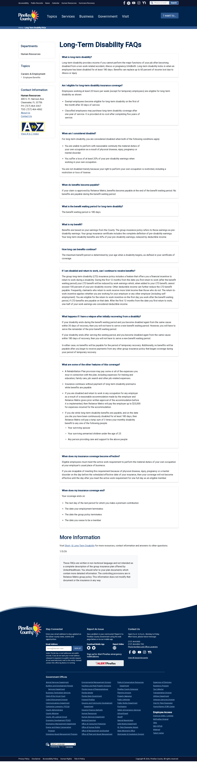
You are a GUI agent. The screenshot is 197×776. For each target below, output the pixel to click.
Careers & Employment (33, 74)
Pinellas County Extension (129, 689)
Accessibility (23, 3)
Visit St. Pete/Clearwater (164, 703)
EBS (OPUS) (158, 726)
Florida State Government (93, 696)
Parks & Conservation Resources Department (132, 684)
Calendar (55, 3)
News (47, 3)
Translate (69, 747)
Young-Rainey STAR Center (165, 707)
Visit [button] (125, 16)
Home (20, 28)
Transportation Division (163, 693)
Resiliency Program (162, 686)
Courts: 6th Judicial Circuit (57, 717)
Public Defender (125, 700)
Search (174, 3)
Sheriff (121, 717)
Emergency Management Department (62, 724)
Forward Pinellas (89, 700)
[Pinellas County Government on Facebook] (125, 2)
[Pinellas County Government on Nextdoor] (144, 3)
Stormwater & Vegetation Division (132, 734)
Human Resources (69, 3)
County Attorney (53, 713)
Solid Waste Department (128, 724)
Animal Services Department (58, 682)
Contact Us (26, 116)
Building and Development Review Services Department (60, 687)
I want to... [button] (169, 15)
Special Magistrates (126, 720)
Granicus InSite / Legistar (164, 716)
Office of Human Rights (92, 727)
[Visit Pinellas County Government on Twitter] (129, 3)
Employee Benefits (31, 77)
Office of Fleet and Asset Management (98, 734)
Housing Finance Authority (93, 710)
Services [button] (68, 16)
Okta (156, 723)
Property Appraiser (126, 696)
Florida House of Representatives (96, 689)
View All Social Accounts (138, 658)
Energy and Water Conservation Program (59, 729)
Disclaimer (36, 759)
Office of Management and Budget (96, 731)
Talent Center (159, 733)
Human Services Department (94, 717)
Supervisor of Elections (163, 682)
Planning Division (125, 693)
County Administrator (55, 710)
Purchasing (123, 707)
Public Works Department (128, 703)
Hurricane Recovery (87, 3)
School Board (124, 713)
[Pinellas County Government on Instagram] (139, 2)
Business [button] (86, 16)
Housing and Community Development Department (98, 705)
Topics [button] (52, 16)
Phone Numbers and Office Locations (143, 647)
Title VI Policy (79, 759)
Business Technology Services (59, 693)
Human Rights (66, 759)
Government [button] (107, 16)
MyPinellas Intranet (161, 719)
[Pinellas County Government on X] (134, 652)
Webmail (157, 730)
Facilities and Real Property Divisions (97, 686)
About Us (25, 112)
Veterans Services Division (165, 700)
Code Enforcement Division (58, 700)
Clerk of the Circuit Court (56, 696)
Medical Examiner (90, 720)
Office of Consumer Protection (95, 724)
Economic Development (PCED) (59, 720)
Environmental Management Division (97, 682)
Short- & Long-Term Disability (80, 545)
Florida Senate (88, 693)
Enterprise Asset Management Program (62, 734)
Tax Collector (159, 689)
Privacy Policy (23, 759)
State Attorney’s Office (127, 731)
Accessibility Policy (50, 759)
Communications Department (59, 703)
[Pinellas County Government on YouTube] (134, 2)
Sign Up (77, 648)
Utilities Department (162, 696)
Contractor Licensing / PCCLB (59, 707)
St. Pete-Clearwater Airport (129, 727)
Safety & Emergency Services (130, 710)
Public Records (37, 3)
